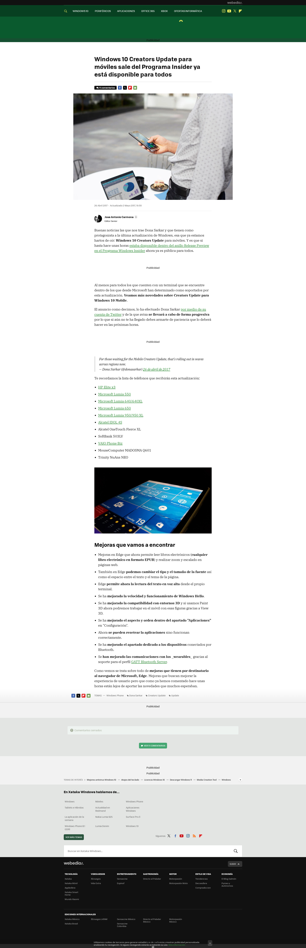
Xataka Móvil (71, 883)
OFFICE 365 (148, 11)
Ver (154, 745)
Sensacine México (126, 919)
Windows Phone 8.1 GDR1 (75, 827)
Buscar (236, 851)
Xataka (68, 878)
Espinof (120, 883)
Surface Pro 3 (133, 816)
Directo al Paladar (152, 878)
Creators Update (157, 695)
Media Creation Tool (207, 779)
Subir (233, 863)
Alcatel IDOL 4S (110, 422)
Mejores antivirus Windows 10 (102, 779)
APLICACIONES (126, 11)
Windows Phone (115, 695)
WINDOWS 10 (80, 11)
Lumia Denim (102, 826)
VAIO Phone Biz (110, 443)
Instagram (224, 11)
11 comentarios (107, 87)
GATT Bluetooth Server (149, 661)
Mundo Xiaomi (72, 899)
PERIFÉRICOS (103, 11)
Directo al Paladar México (152, 920)
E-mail (135, 88)
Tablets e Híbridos (74, 807)
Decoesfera (201, 883)
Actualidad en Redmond (102, 809)
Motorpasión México (175, 920)
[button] (121, 217)
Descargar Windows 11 (181, 779)
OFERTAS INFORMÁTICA (188, 11)
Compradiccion (203, 887)
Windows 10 (132, 826)
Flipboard (240, 11)
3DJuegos (96, 878)
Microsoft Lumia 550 (114, 394)
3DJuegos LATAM (99, 919)
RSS (194, 835)
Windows (70, 801)
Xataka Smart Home (71, 893)
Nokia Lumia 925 (104, 816)
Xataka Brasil (71, 923)
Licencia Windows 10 (154, 779)
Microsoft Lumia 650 (114, 408)
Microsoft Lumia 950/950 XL (120, 415)
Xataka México (72, 919)
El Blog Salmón (229, 878)
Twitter (235, 11)
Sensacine (122, 878)
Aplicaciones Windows (132, 809)
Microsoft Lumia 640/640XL (120, 401)
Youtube (229, 11)
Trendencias (201, 878)
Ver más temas (74, 837)
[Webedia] (234, 2)
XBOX (164, 11)
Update (175, 695)
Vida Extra (96, 883)
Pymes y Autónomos (227, 884)
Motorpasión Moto (178, 883)
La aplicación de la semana (74, 818)
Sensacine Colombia (122, 925)
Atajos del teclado (130, 779)
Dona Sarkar (135, 695)
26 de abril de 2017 (156, 369)
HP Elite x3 (107, 387)
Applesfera (70, 887)
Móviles (99, 801)
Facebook (120, 88)
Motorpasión (175, 878)
